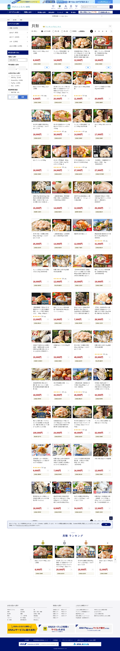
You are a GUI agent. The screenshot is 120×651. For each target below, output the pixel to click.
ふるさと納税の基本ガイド (82, 609)
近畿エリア (55, 613)
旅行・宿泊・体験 (38, 611)
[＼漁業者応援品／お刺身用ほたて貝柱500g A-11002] (61, 225)
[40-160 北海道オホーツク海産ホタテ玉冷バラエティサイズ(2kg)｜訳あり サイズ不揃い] (82, 412)
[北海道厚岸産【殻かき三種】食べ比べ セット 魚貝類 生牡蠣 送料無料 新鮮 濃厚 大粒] (41, 374)
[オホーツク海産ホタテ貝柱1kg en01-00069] (102, 78)
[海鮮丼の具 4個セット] (82, 225)
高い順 (66, 31)
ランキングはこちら (53, 26)
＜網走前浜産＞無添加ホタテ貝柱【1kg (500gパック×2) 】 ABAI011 (82, 385)
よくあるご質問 (91, 640)
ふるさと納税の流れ (99, 613)
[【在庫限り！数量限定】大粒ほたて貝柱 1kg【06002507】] (102, 151)
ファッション (37, 617)
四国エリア (55, 615)
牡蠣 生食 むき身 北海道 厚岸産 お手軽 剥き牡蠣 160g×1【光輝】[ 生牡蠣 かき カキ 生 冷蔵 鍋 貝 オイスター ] (61, 462)
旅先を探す (51, 12)
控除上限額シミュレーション (83, 615)
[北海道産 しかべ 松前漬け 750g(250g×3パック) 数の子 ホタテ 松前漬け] (41, 450)
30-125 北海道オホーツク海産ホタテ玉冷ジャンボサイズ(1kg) (62, 126)
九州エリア (64, 615)
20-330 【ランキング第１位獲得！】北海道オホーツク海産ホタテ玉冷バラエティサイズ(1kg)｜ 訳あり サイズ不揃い (62, 90)
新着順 (74, 31)
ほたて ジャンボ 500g (39, 160)
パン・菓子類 (23, 615)
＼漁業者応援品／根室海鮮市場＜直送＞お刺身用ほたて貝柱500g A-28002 (61, 198)
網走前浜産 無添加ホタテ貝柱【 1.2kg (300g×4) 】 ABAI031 (103, 236)
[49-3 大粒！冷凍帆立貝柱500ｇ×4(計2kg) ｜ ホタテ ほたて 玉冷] (82, 336)
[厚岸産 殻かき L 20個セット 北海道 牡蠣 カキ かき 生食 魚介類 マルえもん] (41, 487)
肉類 (8, 611)
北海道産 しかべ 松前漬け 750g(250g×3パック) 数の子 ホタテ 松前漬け (41, 460)
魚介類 (8, 613)
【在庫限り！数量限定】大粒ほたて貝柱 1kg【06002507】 (103, 162)
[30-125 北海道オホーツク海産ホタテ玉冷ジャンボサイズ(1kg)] (61, 115)
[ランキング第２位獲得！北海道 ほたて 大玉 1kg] (102, 412)
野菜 (8, 615)
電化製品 (36, 615)
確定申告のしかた (80, 613)
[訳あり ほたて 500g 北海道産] (82, 78)
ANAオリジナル (11, 609)
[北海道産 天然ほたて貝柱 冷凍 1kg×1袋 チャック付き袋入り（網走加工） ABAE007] (102, 187)
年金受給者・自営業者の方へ (83, 617)
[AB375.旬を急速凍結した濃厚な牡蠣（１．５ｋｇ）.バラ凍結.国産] (82, 187)
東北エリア (64, 609)
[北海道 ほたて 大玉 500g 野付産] (61, 336)
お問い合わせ (80, 640)
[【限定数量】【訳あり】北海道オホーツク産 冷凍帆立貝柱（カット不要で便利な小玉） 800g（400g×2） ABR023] (41, 298)
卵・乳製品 (23, 617)
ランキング (60, 12)
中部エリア (64, 611)
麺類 (21, 613)
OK (106, 524)
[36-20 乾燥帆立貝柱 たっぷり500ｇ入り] (61, 374)
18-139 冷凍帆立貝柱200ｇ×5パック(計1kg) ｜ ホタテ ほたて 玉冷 (41, 126)
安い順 (57, 31)
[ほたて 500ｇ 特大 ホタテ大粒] (102, 115)
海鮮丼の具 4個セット (80, 234)
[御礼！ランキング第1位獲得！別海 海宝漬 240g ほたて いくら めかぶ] (61, 298)
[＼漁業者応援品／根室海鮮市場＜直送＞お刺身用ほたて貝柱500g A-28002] (61, 187)
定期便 (22, 609)
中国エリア (64, 613)
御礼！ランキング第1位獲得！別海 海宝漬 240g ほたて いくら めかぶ (61, 309)
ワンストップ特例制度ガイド (83, 611)
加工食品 (22, 611)
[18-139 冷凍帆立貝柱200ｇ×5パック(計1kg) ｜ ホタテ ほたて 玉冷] (41, 115)
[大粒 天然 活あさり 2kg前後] (102, 450)
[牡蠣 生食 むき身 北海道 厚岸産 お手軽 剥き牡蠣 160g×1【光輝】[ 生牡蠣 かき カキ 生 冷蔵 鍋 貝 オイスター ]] (61, 450)
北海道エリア (56, 609)
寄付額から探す (42, 12)
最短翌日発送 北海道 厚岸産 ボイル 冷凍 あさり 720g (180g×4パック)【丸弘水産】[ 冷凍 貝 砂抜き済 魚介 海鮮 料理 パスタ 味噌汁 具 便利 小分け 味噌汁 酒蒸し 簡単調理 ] (62, 502)
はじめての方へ (98, 611)
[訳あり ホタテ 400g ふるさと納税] (41, 78)
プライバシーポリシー (67, 640)
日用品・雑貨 (37, 613)
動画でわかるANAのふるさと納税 (102, 615)
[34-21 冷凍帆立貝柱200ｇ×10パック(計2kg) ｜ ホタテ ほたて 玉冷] (82, 487)
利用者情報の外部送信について (40, 640)
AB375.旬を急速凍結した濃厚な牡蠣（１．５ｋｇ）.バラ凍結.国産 (82, 198)
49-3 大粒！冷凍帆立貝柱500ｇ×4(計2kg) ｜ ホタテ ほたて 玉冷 (81, 347)
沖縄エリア (55, 617)
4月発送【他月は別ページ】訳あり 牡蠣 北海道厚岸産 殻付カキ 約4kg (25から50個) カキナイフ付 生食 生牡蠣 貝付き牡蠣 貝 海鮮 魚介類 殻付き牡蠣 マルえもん (102, 389)
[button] (18, 16)
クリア (13, 97)
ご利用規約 (55, 640)
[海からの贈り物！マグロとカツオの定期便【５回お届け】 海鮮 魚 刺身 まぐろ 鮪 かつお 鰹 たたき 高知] (41, 412)
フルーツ (9, 617)
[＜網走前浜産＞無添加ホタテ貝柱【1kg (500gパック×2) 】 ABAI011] (82, 374)
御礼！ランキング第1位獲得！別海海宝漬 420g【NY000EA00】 (102, 271)
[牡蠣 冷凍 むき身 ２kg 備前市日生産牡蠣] (102, 336)
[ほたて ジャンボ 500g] (41, 151)
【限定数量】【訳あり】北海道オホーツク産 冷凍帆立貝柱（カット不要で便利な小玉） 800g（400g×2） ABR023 (41, 311)
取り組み (73, 12)
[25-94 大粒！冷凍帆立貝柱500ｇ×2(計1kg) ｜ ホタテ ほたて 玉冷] (41, 225)
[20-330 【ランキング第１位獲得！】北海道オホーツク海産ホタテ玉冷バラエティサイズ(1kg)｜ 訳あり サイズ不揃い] (61, 78)
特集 (67, 12)
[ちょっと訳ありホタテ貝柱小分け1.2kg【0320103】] (41, 261)
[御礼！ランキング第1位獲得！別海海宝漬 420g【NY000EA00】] (102, 261)
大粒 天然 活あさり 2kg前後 (103, 458)
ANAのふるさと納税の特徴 (100, 609)
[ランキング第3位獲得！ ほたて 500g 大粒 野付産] (82, 115)
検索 (23, 97)
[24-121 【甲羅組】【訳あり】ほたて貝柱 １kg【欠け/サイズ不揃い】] (61, 151)
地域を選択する (13, 60)
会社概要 (27, 640)
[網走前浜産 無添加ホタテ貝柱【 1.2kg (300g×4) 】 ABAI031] (102, 225)
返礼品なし (36, 619)
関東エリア (55, 611)
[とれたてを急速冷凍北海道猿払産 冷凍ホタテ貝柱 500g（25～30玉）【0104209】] (82, 450)
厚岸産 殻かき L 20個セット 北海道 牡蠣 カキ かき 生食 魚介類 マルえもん (41, 498)
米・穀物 (9, 619)
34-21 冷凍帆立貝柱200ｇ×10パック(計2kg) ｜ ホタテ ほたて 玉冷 (81, 498)
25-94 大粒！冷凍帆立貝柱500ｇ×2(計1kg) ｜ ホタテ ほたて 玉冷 (40, 236)
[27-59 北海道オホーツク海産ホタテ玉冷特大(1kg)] (82, 151)
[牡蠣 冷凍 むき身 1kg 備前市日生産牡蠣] (61, 261)
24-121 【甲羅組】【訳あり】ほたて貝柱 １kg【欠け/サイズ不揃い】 (61, 162)
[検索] (111, 6)
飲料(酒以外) (23, 619)
